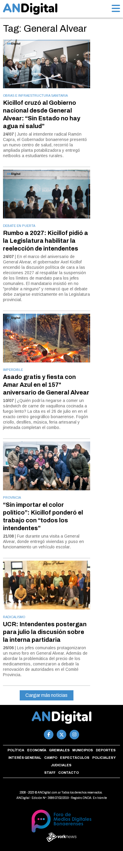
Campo (50, 757)
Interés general (24, 757)
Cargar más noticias (46, 695)
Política (15, 750)
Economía (36, 750)
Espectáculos (74, 757)
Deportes (106, 750)
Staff (50, 772)
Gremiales (59, 750)
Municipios (82, 750)
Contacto (68, 772)
